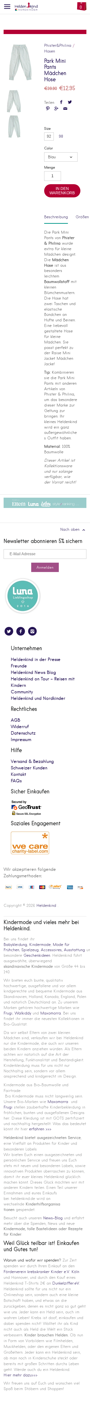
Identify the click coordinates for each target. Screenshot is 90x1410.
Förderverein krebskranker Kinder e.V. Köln (41, 1271)
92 (49, 136)
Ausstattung (74, 950)
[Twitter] (9, 631)
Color (48, 148)
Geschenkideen (37, 955)
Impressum (21, 739)
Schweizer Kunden (29, 768)
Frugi (8, 1013)
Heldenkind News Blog (33, 672)
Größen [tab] (82, 217)
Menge (49, 167)
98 (61, 136)
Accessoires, (51, 950)
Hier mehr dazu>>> (20, 1375)
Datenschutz (23, 733)
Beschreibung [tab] (56, 217)
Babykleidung (15, 944)
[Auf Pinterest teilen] (47, 109)
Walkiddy (23, 1013)
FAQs (16, 781)
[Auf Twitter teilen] (70, 102)
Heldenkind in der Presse (35, 659)
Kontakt (18, 774)
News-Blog (53, 1218)
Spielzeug (30, 950)
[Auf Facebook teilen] (61, 102)
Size (47, 129)
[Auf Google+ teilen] (56, 109)
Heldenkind (46, 905)
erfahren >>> (40, 1129)
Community (22, 692)
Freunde (19, 666)
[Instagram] (32, 631)
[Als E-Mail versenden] (65, 109)
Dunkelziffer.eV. (66, 1283)
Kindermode (40, 944)
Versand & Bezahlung (32, 761)
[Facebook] (20, 631)
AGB (15, 720)
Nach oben (70, 529)
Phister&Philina (57, 45)
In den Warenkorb (62, 191)
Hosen (49, 51)
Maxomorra (50, 1013)
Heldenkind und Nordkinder (38, 698)
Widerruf (20, 726)
